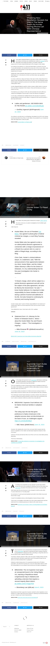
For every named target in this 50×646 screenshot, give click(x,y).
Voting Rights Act (24, 602)
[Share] (6, 60)
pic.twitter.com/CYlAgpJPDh (24, 583)
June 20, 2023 (19, 331)
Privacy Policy (30, 630)
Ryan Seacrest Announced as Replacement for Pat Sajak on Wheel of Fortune (33, 159)
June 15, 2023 (39, 424)
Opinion (35, 1)
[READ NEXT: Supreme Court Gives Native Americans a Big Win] (26, 336)
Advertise (16, 628)
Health (30, 1)
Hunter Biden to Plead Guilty (16, 157)
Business (16, 1)
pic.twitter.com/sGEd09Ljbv (34, 106)
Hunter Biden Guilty (32, 341)
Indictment (16, 511)
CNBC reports (43, 220)
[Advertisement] (25, 44)
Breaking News (24, 341)
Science (26, 1)
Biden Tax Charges (15, 341)
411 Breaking (8, 341)
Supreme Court (16, 602)
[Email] (6, 64)
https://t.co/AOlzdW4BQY (23, 421)
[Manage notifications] (47, 643)
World (11, 1)
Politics (21, 1)
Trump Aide (22, 511)
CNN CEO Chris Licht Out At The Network (27, 597)
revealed (42, 61)
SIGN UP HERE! (41, 1)
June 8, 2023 (39, 587)
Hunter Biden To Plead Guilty (25, 121)
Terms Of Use (30, 628)
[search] (9, 626)
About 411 (29, 631)
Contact (16, 631)
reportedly (33, 380)
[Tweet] (6, 62)
